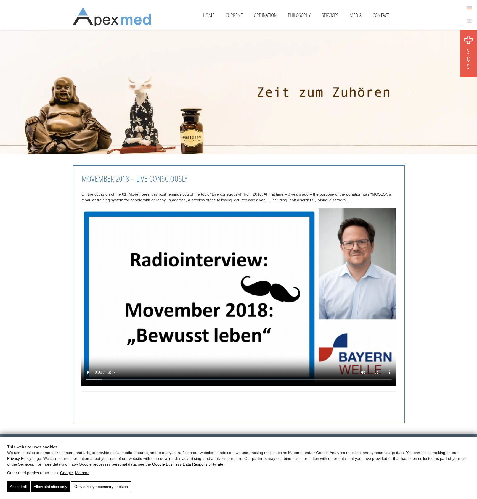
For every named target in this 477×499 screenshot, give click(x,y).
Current (234, 15)
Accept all (18, 486)
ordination (265, 15)
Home (208, 15)
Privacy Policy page (24, 458)
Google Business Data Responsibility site (187, 464)
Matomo (82, 473)
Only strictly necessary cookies (101, 486)
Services (330, 15)
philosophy (299, 15)
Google (66, 473)
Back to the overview (105, 403)
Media (355, 15)
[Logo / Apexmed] (112, 18)
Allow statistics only (50, 486)
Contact (381, 15)
